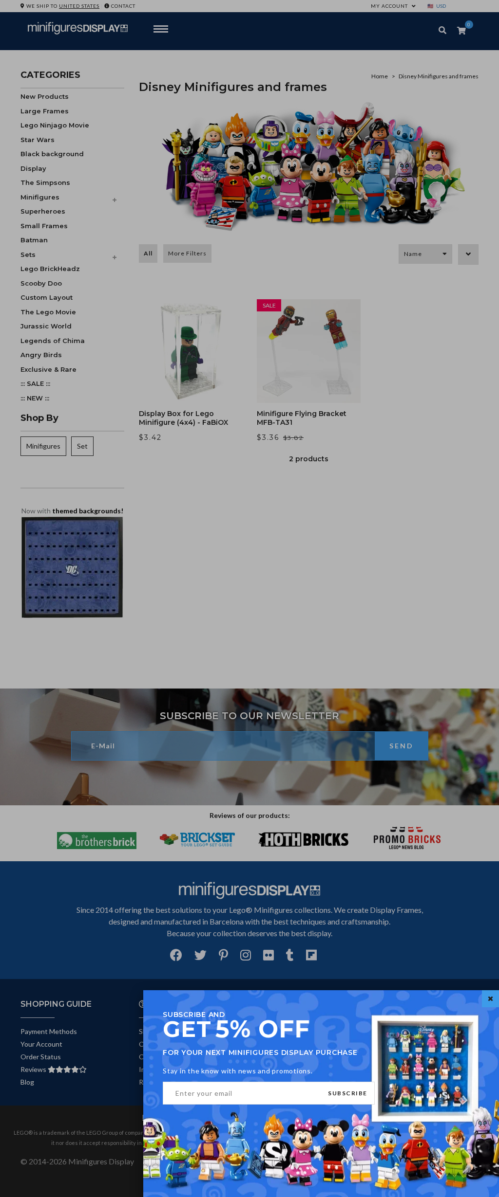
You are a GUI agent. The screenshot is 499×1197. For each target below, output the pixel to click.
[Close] (490, 998)
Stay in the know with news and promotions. (238, 1071)
